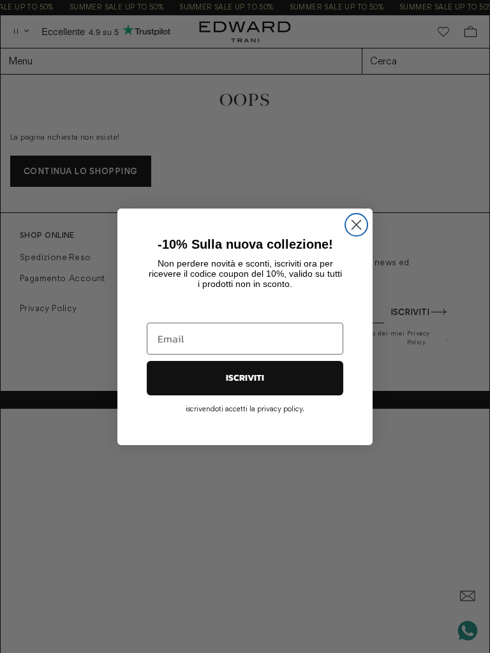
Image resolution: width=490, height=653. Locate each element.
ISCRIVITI (245, 378)
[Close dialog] (356, 225)
